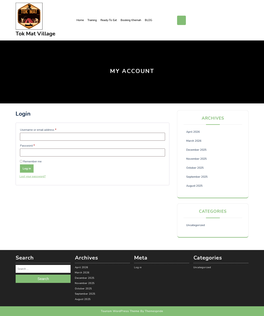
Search (43, 279)
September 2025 (197, 177)
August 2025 (194, 186)
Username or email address (44, 129)
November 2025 (196, 159)
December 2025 (196, 150)
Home (80, 20)
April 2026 (193, 132)
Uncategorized (195, 225)
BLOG (148, 20)
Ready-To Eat (108, 20)
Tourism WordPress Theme (120, 311)
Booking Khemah (131, 20)
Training (92, 20)
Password (33, 145)
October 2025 (195, 168)
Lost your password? (32, 176)
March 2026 (193, 141)
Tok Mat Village (35, 33)
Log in (27, 168)
